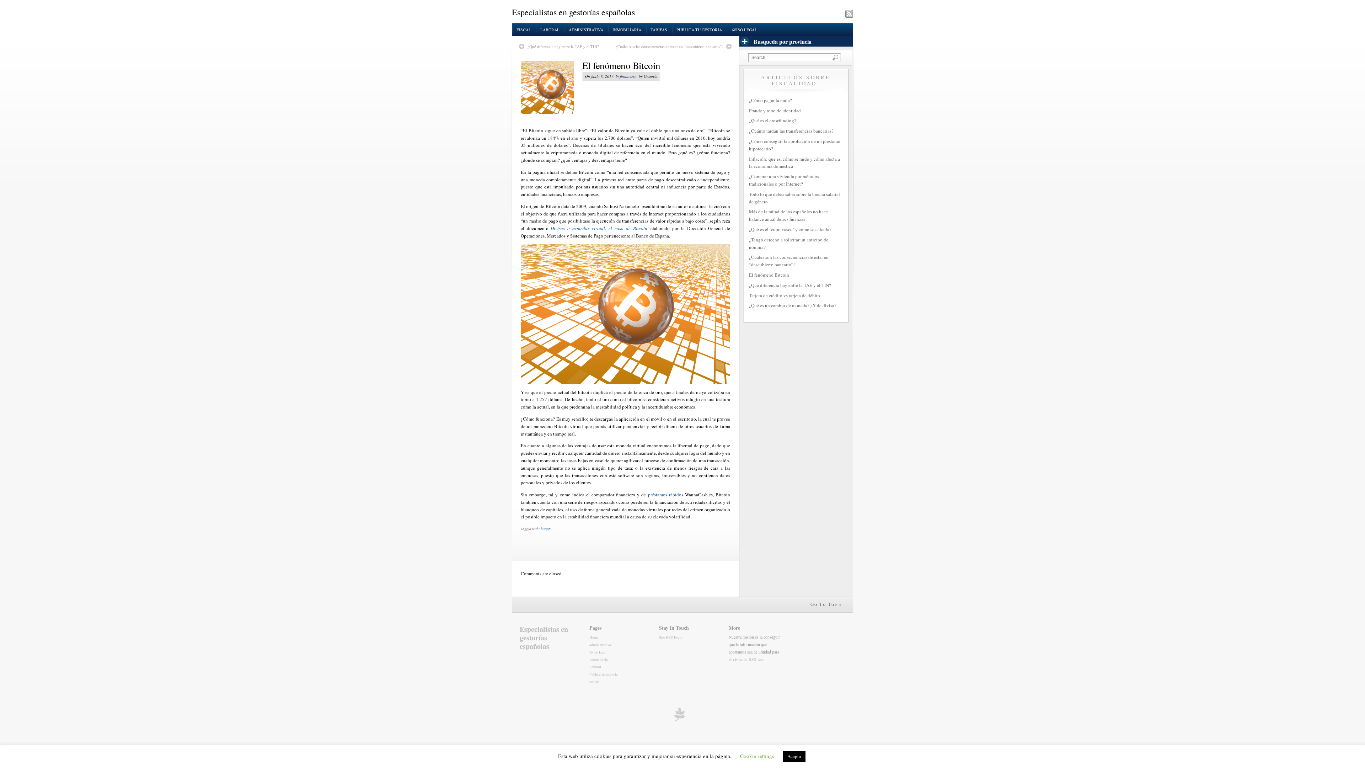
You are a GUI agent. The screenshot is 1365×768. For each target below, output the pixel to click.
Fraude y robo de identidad (775, 110)
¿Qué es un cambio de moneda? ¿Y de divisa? (792, 305)
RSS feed (757, 659)
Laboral (550, 29)
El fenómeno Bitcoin (621, 65)
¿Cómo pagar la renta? (770, 100)
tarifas (659, 29)
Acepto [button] (794, 756)
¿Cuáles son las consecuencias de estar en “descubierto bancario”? (669, 46)
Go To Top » (826, 604)
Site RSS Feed (670, 637)
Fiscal (523, 29)
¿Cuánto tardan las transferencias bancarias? (791, 131)
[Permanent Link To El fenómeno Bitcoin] (551, 87)
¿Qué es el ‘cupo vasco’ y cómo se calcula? (790, 229)
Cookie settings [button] (757, 755)
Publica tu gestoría (699, 29)
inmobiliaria (626, 29)
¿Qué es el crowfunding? (772, 120)
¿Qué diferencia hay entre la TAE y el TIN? (563, 46)
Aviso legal (744, 29)
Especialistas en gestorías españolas (573, 12)
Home (594, 637)
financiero (628, 76)
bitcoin (546, 528)
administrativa (586, 29)
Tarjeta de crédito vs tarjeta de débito (784, 295)
